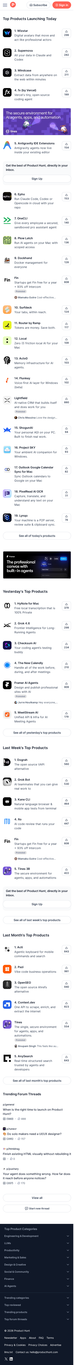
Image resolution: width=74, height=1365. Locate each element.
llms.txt (8, 1352)
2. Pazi (19, 967)
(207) (9, 1183)
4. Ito (18, 819)
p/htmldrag (13, 1148)
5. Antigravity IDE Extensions (34, 143)
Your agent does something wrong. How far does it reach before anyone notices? (36, 1176)
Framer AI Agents (26, 683)
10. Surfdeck (23, 307)
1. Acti (18, 947)
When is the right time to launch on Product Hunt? (33, 1112)
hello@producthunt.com (44, 1352)
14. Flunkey (22, 378)
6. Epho (19, 194)
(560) (9, 1118)
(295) (9, 1138)
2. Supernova (23, 50)
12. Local (20, 338)
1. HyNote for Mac (26, 603)
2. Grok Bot (22, 779)
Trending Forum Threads (22, 1094)
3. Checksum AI (25, 643)
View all (37, 1198)
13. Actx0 (21, 358)
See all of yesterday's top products (37, 732)
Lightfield (20, 398)
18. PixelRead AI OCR (28, 491)
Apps (23, 1337)
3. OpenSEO (22, 982)
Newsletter (10, 1337)
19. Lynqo (21, 515)
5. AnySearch (23, 1056)
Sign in (63, 5)
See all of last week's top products (37, 920)
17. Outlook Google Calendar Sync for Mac (33, 469)
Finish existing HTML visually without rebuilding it (37, 1154)
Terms (50, 1337)
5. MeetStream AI (26, 712)
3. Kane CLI (22, 799)
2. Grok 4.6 (22, 623)
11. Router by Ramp (27, 323)
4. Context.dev (24, 1002)
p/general (8, 1104)
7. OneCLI (20, 218)
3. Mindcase (22, 70)
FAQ (41, 1337)
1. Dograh (20, 760)
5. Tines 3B (22, 869)
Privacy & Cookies (15, 1344)
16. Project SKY (24, 447)
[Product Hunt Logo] (13, 5)
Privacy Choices (37, 1344)
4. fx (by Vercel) (25, 90)
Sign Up (37, 178)
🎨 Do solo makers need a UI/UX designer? (32, 1134)
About (32, 1337)
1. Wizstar (21, 31)
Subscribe (40, 5)
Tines (18, 1022)
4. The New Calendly (28, 663)
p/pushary (12, 1168)
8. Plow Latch (23, 238)
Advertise (55, 1344)
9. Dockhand (23, 258)
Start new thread (39, 1208)
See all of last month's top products (37, 1080)
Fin (16, 278)
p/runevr (11, 1128)
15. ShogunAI (23, 427)
